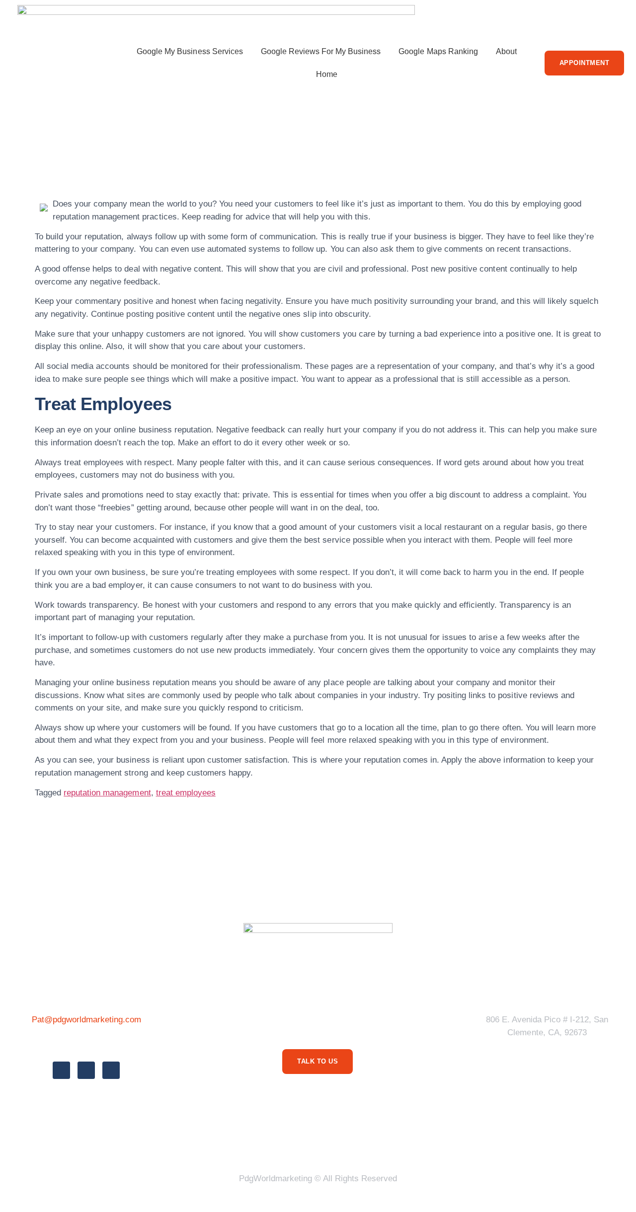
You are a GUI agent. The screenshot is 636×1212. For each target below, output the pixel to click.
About (506, 51)
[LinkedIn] (111, 1070)
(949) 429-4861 (86, 1042)
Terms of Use (278, 1140)
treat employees (186, 792)
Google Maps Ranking (437, 51)
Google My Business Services (190, 51)
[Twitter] (86, 1070)
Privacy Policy (206, 1140)
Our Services (347, 1140)
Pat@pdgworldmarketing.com (87, 1019)
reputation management (107, 792)
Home (326, 74)
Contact (442, 1140)
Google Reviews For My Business (321, 51)
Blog (400, 1140)
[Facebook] (61, 1070)
